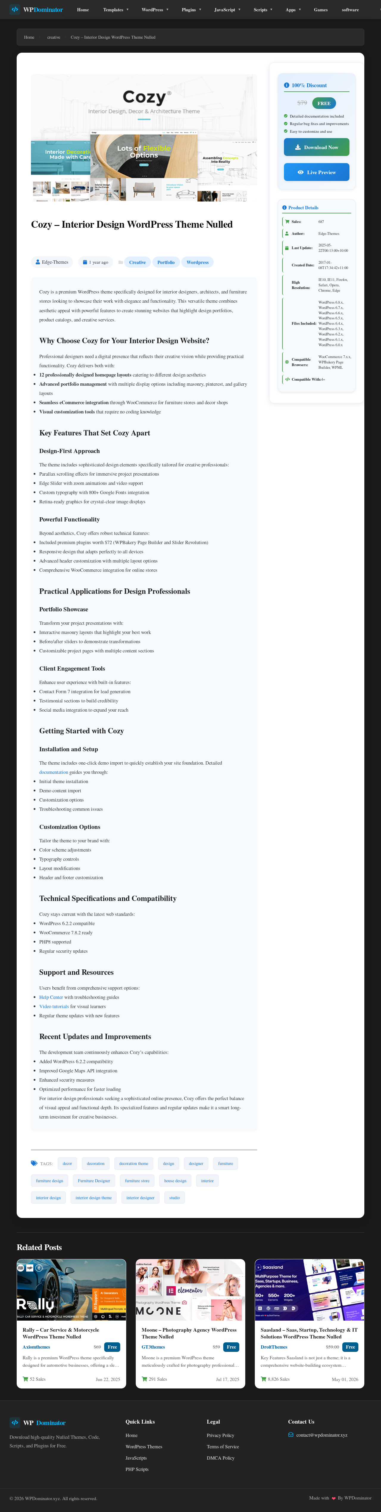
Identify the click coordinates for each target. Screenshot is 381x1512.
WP (43, 9)
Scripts (260, 9)
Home (83, 9)
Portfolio (166, 262)
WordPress (152, 9)
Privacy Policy (220, 1435)
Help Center (51, 997)
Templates (113, 9)
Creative (137, 262)
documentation (53, 772)
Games (321, 9)
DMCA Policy (221, 1458)
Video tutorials (54, 1006)
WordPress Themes (144, 1446)
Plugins (189, 9)
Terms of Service (223, 1446)
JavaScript (224, 9)
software (350, 9)
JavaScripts (136, 1458)
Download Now (320, 147)
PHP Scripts (137, 1469)
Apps (291, 9)
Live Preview (321, 172)
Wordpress (198, 262)
